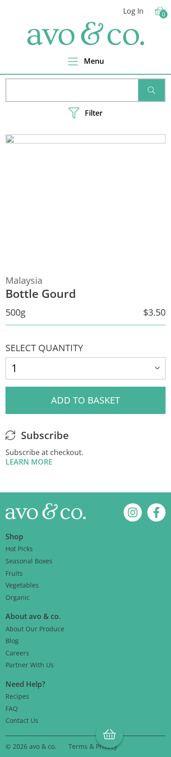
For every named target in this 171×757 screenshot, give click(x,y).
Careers (17, 653)
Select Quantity (44, 348)
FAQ (11, 708)
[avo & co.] (85, 33)
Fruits (14, 573)
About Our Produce (34, 628)
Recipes (17, 696)
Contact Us (21, 720)
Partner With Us (29, 664)
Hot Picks (19, 548)
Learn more (28, 462)
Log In (133, 11)
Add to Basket (85, 400)
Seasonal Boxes (28, 561)
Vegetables (22, 585)
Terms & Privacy (92, 746)
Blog (12, 640)
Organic (17, 597)
